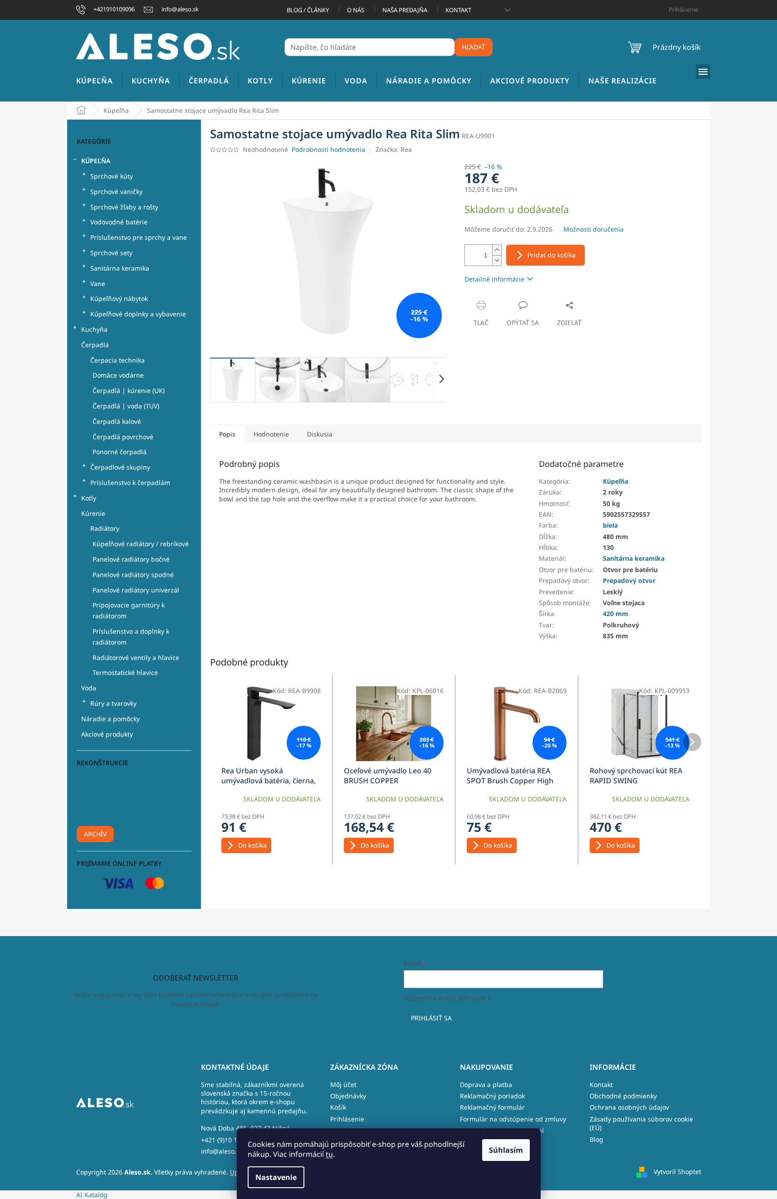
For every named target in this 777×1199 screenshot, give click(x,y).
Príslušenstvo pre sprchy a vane (138, 237)
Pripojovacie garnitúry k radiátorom (129, 610)
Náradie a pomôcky (110, 718)
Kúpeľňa (95, 160)
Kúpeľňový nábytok (119, 298)
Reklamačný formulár (492, 1107)
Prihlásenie (347, 1119)
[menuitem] (94, 80)
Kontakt (458, 10)
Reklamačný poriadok (492, 1096)
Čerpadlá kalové (117, 421)
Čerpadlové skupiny (120, 467)
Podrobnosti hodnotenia (328, 149)
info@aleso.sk (222, 1151)
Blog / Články (308, 10)
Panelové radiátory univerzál (136, 590)
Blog (596, 1139)
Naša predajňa (404, 10)
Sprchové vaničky (116, 191)
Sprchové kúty (111, 176)
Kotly (88, 498)
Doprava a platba (486, 1084)
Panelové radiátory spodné (133, 574)
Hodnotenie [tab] (271, 434)
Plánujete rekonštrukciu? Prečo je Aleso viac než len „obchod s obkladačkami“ (127, 785)
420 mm (615, 613)
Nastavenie (276, 1177)
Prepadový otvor (629, 580)
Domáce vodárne (118, 375)
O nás (355, 10)
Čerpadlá (95, 344)
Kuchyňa (94, 329)
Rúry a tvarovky (113, 703)
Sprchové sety (111, 252)
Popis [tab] (227, 434)
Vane (97, 283)
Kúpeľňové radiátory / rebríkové (141, 543)
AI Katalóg (92, 1194)
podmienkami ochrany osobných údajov (553, 998)
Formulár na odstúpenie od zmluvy (513, 1119)
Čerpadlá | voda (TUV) (126, 406)
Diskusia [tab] (319, 434)
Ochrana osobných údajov (629, 1107)
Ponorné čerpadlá (120, 451)
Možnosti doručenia (593, 229)
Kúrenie (93, 513)
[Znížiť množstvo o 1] (496, 260)
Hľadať (473, 47)
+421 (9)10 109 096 (229, 1140)
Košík (338, 1107)
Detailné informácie (494, 279)
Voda (88, 688)
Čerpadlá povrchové (123, 436)
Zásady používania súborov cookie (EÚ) (641, 1123)
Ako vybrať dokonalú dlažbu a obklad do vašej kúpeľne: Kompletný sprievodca (133, 811)
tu (329, 1154)
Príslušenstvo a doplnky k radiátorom (131, 636)
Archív (95, 834)
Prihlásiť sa (431, 1018)
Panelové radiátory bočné (131, 559)
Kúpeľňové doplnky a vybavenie (138, 314)
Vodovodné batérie (118, 222)
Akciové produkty (107, 734)
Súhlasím (506, 1150)
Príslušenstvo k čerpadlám (130, 482)
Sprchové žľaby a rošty (124, 207)
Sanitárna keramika (119, 268)
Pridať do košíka (552, 255)
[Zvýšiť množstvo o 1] (496, 250)
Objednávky (348, 1096)
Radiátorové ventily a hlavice (136, 657)
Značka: (394, 149)
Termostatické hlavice (125, 672)
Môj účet (343, 1084)
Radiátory (104, 528)
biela (610, 525)
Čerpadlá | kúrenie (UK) (129, 390)
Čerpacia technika (117, 360)
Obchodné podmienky (623, 1096)
